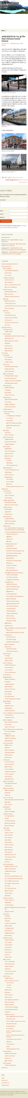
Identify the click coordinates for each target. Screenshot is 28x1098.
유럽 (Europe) (5, 489)
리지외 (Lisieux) (8, 997)
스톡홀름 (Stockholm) (10, 736)
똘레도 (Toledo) (8, 766)
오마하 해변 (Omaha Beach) (11, 1009)
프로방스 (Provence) (9, 1014)
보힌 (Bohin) (7, 792)
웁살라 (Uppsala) (9, 740)
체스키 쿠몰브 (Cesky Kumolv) (12, 881)
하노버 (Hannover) (10, 568)
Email (2, 214)
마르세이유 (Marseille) (11, 1023)
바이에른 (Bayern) (9, 582)
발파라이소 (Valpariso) (10, 301)
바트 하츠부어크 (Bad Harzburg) (13, 553)
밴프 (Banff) (7, 343)
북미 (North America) (6, 327)
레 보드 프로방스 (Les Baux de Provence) (15, 1021)
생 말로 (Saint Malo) (9, 1004)
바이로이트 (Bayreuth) (11, 594)
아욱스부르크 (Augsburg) (12, 606)
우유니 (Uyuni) (8, 275)
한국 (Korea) (4, 1067)
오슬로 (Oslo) (8, 511)
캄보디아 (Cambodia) (8, 437)
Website (2, 217)
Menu (3, 30)
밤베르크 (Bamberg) (11, 598)
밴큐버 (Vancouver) (9, 338)
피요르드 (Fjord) (8, 514)
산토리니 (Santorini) (9, 495)
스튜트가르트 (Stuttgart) (12, 574)
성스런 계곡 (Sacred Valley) (11, 317)
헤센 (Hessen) (8, 646)
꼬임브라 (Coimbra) (9, 940)
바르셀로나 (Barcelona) (10, 771)
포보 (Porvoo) (8, 1058)
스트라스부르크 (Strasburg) (11, 1007)
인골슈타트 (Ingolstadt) (11, 613)
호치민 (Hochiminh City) (10, 406)
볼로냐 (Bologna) (9, 849)
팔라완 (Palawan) (9, 477)
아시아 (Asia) (5, 353)
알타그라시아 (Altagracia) (11, 287)
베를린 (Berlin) (8, 623)
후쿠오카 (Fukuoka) (9, 435)
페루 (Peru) (5, 310)
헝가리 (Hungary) (7, 1063)
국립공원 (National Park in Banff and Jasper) (15, 336)
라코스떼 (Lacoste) (10, 1019)
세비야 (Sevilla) (8, 776)
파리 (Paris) (7, 1012)
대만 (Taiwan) (6, 355)
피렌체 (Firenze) (8, 859)
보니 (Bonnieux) (9, 1028)
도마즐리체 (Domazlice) (10, 871)
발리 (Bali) (7, 413)
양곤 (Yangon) (8, 392)
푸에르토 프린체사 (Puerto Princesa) (14, 486)
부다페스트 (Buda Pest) (10, 1065)
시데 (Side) (7, 921)
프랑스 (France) (6, 976)
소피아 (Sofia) (8, 724)
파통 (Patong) (9, 463)
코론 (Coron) (9, 484)
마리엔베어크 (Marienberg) (12, 642)
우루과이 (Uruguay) (7, 289)
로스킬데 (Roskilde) (9, 518)
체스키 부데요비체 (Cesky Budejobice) (14, 878)
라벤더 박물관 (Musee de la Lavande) (15, 1016)
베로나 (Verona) (8, 847)
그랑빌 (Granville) (9, 978)
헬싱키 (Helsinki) (8, 1060)
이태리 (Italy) (6, 828)
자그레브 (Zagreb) (9, 905)
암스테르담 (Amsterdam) (10, 502)
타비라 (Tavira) (8, 952)
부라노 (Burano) (8, 852)
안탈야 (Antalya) (8, 925)
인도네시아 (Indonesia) (8, 411)
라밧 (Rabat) (7, 681)
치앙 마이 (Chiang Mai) (10, 451)
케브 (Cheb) (7, 886)
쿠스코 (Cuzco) (8, 320)
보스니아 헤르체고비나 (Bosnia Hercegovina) (13, 713)
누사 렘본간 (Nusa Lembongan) (13, 415)
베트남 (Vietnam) (7, 397)
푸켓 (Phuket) (8, 458)
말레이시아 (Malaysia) (8, 374)
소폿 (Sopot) (8, 969)
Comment (3, 200)
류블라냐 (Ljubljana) (9, 790)
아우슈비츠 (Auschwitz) (10, 971)
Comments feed (5, 1082)
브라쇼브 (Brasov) (9, 667)
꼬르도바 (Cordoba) (9, 764)
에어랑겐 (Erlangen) (10, 611)
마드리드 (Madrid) (9, 769)
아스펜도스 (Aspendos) (10, 923)
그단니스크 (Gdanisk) (10, 961)
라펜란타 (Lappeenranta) (10, 1053)
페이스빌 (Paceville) (9, 696)
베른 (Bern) (7, 747)
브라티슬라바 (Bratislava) (11, 783)
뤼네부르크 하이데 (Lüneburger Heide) (15, 551)
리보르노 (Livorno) (9, 832)
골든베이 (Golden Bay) (10, 679)
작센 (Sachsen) (8, 635)
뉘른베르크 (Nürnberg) (11, 584)
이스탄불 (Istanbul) (9, 928)
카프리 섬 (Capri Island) (10, 857)
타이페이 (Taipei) (9, 362)
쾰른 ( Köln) (9, 541)
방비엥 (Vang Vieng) (9, 369)
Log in (3, 1078)
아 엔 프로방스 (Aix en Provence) (14, 1039)
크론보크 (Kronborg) (9, 523)
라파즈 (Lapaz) (8, 273)
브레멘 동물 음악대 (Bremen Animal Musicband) (16, 181)
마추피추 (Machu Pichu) (10, 315)
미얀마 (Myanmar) (7, 385)
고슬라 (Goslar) (9, 546)
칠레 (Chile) (5, 299)
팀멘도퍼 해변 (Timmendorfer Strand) (15, 632)
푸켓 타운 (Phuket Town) (12, 465)
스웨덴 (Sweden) (7, 733)
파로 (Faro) (7, 954)
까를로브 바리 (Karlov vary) (11, 866)
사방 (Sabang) (9, 479)
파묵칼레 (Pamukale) (9, 933)
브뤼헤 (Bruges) (8, 708)
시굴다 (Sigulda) (8, 658)
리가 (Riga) (7, 655)
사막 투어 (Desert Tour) (10, 303)
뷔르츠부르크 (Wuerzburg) (12, 601)
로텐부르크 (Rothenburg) (12, 589)
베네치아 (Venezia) (9, 845)
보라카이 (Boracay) (9, 474)
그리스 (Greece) (7, 491)
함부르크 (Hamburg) (9, 644)
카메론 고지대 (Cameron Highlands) (13, 380)
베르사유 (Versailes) (9, 1002)
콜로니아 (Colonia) (9, 294)
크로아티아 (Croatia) (8, 898)
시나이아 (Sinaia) (9, 670)
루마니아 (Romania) (7, 663)
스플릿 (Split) (8, 902)
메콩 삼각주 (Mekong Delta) (11, 399)
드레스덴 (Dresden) (10, 637)
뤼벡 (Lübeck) (9, 630)
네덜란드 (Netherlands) (8, 500)
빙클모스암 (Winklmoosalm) (12, 603)
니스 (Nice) (8, 985)
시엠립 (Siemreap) (9, 439)
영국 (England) (6, 807)
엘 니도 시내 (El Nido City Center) (11, 177)
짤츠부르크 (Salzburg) (10, 823)
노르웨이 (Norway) (7, 507)
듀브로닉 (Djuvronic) (9, 900)
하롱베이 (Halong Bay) (10, 404)
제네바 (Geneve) (8, 755)
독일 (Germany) (15, 43)
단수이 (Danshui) (8, 357)
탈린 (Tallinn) (7, 802)
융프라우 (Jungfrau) (9, 750)
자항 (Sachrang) (10, 616)
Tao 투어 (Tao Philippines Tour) (12, 470)
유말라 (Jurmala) (8, 660)
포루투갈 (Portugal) (7, 938)
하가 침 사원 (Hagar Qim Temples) (12, 698)
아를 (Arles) (9, 1041)
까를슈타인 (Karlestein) (10, 868)
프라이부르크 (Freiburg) (12, 577)
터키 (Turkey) (6, 914)
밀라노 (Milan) (8, 840)
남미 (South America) (6, 266)
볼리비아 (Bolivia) (7, 268)
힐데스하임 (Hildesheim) (12, 570)
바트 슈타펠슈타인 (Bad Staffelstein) (14, 596)
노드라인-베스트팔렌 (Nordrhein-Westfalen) (15, 532)
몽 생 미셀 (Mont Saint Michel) (11, 999)
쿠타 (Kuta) (8, 428)
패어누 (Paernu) (8, 804)
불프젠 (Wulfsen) (10, 558)
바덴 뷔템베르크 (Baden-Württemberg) (14, 572)
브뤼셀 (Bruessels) (9, 705)
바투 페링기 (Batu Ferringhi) (11, 376)
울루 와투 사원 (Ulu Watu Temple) (14, 423)
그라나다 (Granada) (9, 762)
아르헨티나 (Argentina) (8, 278)
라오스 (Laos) (6, 364)
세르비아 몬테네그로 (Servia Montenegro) (13, 729)
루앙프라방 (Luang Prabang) (11, 366)
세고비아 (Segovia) (9, 774)
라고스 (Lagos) (8, 942)
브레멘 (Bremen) (8, 625)
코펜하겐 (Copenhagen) (10, 521)
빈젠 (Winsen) (9, 563)
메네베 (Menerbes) (10, 1026)
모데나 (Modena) (9, 835)
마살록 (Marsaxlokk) (9, 684)
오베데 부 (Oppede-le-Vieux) (12, 1049)
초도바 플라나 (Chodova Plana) (12, 883)
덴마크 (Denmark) (7, 516)
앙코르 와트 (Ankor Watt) (10, 441)
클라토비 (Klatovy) (9, 890)
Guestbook (7, 237)
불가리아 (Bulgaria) (7, 720)
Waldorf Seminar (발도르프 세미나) (10, 264)
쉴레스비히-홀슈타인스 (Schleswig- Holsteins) (15, 628)
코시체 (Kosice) (8, 786)
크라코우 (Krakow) (9, 973)
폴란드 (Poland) (6, 959)
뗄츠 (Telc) (7, 873)
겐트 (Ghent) (7, 703)
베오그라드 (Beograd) (10, 731)
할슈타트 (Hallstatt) (9, 825)
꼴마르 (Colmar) (8, 990)
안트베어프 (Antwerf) (10, 710)
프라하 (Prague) (8, 893)
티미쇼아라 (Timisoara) (10, 672)
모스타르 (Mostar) (9, 715)
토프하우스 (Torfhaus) (11, 565)
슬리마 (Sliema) (8, 691)
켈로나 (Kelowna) (9, 348)
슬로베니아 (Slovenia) (8, 788)
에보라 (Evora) (8, 949)
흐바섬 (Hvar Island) (9, 911)
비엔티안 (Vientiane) (9, 371)
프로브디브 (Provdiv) (10, 727)
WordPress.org (5, 1085)
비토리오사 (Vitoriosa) (10, 689)
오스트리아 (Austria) (8, 814)
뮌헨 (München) (9, 591)
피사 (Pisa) (7, 862)
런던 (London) (8, 809)
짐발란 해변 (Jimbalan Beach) (13, 425)
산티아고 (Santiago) (9, 308)
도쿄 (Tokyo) (7, 432)
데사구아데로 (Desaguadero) (11, 270)
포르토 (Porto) (8, 957)
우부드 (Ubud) (9, 420)
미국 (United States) (8, 329)
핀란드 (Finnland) (7, 1051)
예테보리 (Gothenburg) (10, 738)
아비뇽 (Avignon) (10, 1044)
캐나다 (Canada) (7, 334)
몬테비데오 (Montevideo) (11, 291)
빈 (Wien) (7, 818)
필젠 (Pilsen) (7, 895)
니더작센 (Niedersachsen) (11, 544)
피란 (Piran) (7, 795)
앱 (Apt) (8, 1046)
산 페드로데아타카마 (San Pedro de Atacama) (15, 306)
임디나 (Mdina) (8, 694)
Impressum (10, 1094)
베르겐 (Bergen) (8, 509)
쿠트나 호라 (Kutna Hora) (10, 888)
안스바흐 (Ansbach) (10, 608)
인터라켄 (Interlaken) (10, 752)
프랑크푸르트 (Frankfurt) (12, 651)
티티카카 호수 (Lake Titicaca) (11, 322)
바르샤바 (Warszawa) (10, 964)
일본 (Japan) (6, 430)
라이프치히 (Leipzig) (11, 639)
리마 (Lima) (7, 313)
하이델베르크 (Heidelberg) (12, 579)
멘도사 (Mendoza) (9, 282)
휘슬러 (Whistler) (9, 350)
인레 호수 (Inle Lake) (9, 395)
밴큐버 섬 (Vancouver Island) (11, 341)
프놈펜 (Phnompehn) (9, 444)
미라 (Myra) (7, 916)
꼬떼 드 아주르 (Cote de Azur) (12, 980)
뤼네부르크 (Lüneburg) (11, 548)
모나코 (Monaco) (7, 675)
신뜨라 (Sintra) (8, 947)
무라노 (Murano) (8, 837)
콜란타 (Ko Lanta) (9, 456)
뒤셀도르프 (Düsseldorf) (12, 534)
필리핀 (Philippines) (7, 467)
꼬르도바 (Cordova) (9, 280)
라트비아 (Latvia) (7, 653)
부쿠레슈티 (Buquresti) (10, 665)
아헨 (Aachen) (9, 539)
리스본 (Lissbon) (8, 945)
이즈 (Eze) (8, 987)
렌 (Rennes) (7, 992)
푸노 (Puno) (7, 325)
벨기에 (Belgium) (7, 701)
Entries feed (4, 1080)
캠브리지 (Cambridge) (10, 811)
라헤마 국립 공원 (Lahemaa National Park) (14, 799)
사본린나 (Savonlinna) (10, 1056)
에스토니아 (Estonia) (8, 797)
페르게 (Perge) (8, 935)
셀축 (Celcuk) (8, 918)
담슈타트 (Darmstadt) (11, 648)
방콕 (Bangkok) (8, 448)
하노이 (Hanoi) (8, 402)
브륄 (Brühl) (9, 536)
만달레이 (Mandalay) (9, 387)
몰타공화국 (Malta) (7, 677)
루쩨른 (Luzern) (8, 745)
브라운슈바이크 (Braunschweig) (13, 560)
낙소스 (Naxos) (8, 493)
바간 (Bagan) (8, 390)
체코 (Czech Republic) (8, 864)
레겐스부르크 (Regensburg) (12, 586)
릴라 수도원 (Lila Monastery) (11, 722)
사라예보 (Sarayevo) (9, 717)
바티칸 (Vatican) (8, 842)
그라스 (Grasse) (10, 982)
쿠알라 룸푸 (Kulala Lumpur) (11, 383)
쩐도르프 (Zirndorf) (10, 618)
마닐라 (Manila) (8, 472)
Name (2, 211)
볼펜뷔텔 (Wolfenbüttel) (12, 555)
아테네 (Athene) (8, 498)
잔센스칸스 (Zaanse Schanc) (11, 505)
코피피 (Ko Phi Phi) (9, 453)
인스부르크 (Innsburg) (10, 821)
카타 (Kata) (8, 460)
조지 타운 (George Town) (10, 378)
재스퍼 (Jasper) (8, 345)
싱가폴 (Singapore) (7, 409)
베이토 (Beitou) (8, 359)
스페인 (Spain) (6, 760)
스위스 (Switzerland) (8, 743)
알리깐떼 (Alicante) (9, 779)
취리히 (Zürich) (8, 757)
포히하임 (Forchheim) (11, 620)
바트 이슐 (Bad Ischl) (9, 816)
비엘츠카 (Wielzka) (9, 966)
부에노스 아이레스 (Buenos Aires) (13, 284)
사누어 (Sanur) (9, 418)
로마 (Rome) (7, 830)
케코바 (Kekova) (8, 930)
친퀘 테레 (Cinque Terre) (10, 854)
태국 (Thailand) (6, 446)
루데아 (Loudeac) (9, 995)
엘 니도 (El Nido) (10, 481)
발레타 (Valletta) (8, 686)
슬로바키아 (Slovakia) (8, 781)
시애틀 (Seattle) (8, 331)
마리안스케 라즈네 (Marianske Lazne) (13, 876)
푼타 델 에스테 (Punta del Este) (12, 296)
